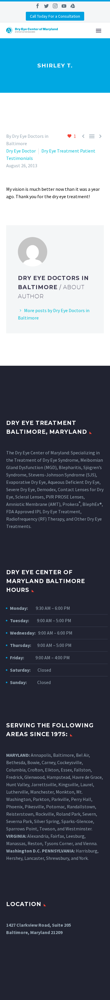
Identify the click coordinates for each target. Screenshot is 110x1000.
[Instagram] (55, 6)
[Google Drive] (72, 6)
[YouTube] (64, 6)
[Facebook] (37, 6)
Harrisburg (86, 851)
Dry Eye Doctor (21, 151)
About (80, 38)
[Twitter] (46, 6)
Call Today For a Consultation (55, 16)
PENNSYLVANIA (58, 851)
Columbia (16, 770)
